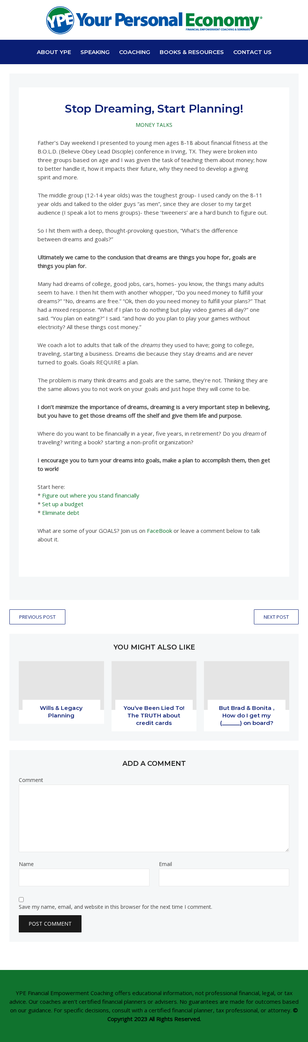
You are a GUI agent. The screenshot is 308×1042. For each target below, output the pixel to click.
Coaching (134, 52)
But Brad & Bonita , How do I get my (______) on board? (246, 715)
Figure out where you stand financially (90, 495)
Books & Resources (192, 52)
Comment (31, 780)
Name (26, 864)
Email (165, 864)
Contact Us (252, 52)
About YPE (54, 52)
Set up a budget (62, 504)
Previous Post (37, 616)
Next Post (276, 616)
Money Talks (154, 124)
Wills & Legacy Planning (61, 711)
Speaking (95, 52)
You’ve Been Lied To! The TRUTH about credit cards (154, 715)
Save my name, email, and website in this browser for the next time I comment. (115, 907)
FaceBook (159, 530)
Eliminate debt (60, 512)
